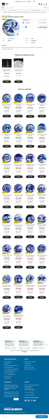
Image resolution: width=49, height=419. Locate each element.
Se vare (6, 81)
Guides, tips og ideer (9, 372)
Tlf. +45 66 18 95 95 (29, 392)
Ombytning (7, 363)
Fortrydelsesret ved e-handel (11, 369)
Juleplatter (16, 12)
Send (16, 399)
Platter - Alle (10, 12)
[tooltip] (7, 70)
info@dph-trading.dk (29, 394)
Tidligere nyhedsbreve (29, 369)
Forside (5, 12)
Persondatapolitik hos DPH (10, 370)
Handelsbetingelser (9, 367)
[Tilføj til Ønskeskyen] (26, 27)
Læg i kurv (42, 416)
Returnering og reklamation (11, 365)
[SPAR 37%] (11, 36)
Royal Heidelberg (11, 38)
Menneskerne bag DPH (30, 361)
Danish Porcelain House (7, 4)
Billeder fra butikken (29, 367)
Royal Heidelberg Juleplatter (25, 12)
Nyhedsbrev (7, 382)
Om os (26, 359)
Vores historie (27, 363)
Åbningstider (27, 365)
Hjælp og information (10, 359)
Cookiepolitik (7, 378)
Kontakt (26, 382)
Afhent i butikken (8, 361)
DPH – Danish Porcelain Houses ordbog (9, 375)
